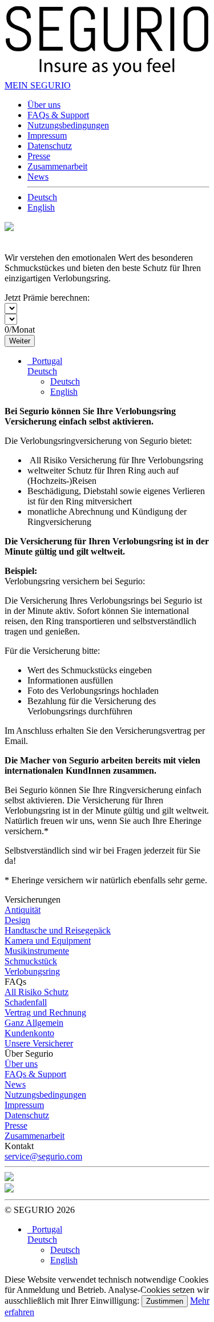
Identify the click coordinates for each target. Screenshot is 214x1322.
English (41, 207)
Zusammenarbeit (57, 166)
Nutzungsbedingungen (68, 125)
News (38, 176)
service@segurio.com (43, 1156)
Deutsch (42, 197)
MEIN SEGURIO (38, 85)
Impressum (47, 135)
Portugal (44, 361)
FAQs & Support (58, 115)
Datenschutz (49, 146)
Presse (38, 156)
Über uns (43, 105)
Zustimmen (164, 1301)
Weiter (19, 341)
